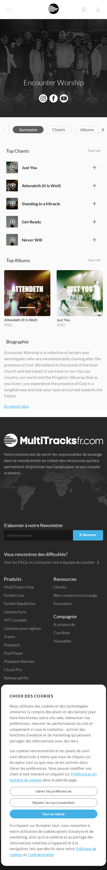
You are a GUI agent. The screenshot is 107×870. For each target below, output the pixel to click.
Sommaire (28, 129)
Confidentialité (41, 854)
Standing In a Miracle (41, 203)
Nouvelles (62, 640)
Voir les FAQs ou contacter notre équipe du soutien (50, 562)
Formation (63, 603)
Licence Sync (15, 611)
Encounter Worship (53, 82)
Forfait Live (14, 595)
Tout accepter (53, 814)
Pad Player (13, 652)
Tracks (9, 636)
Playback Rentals (19, 661)
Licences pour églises (22, 628)
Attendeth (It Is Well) (41, 185)
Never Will (32, 239)
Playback (12, 644)
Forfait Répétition (20, 603)
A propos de (64, 624)
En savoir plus (16, 406)
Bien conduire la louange (75, 595)
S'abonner (88, 534)
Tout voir (94, 150)
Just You (29, 167)
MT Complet (15, 619)
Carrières (62, 632)
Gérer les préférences (54, 791)
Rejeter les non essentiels (53, 802)
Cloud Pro (13, 669)
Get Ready (31, 221)
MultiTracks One (19, 586)
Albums (87, 129)
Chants (58, 129)
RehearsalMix (16, 677)
